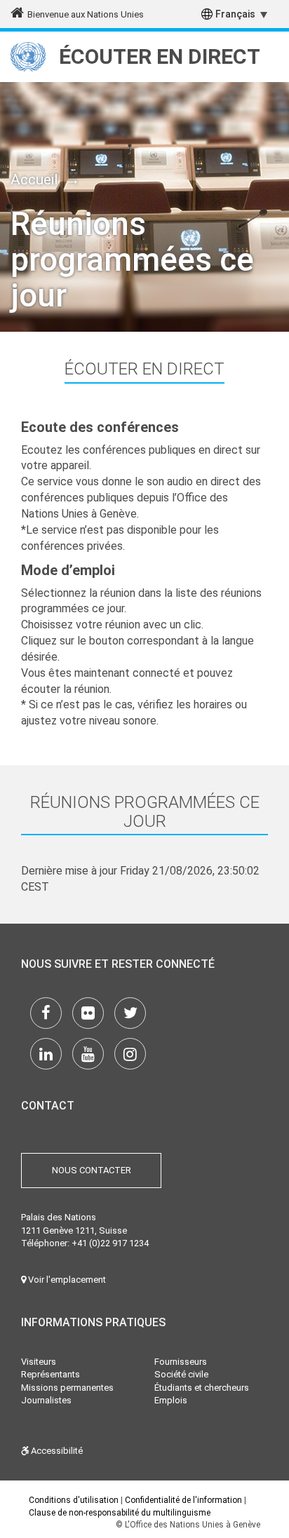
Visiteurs (38, 1361)
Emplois (170, 1400)
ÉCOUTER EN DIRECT (159, 56)
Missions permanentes (67, 1387)
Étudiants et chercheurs (201, 1387)
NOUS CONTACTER (91, 1170)
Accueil (34, 179)
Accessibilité (56, 1450)
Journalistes (46, 1400)
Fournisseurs (180, 1361)
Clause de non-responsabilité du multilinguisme (119, 1513)
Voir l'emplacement (66, 1279)
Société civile (181, 1374)
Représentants (50, 1374)
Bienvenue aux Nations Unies (85, 14)
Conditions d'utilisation (74, 1500)
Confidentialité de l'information (183, 1500)
